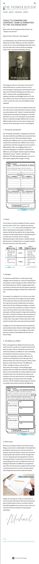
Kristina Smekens (11, 227)
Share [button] (4, 539)
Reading (23, 541)
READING (18, 12)
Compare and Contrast (13, 541)
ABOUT (11, 12)
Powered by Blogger (21, 558)
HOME (5, 12)
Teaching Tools (30, 541)
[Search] (35, 3)
